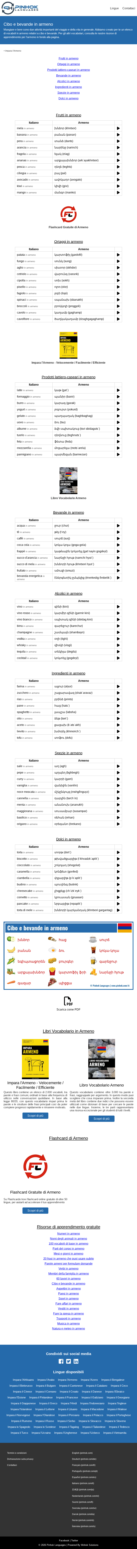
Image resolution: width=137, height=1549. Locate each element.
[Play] (118, 128)
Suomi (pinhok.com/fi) (82, 1502)
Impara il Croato (69, 1391)
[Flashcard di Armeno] (35, 1185)
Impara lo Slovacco (90, 1420)
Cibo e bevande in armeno (68, 1283)
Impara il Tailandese (93, 1426)
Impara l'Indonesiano (92, 1403)
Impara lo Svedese (45, 1426)
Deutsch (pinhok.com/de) (84, 1459)
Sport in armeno (69, 1298)
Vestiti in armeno (68, 1308)
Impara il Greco (48, 1403)
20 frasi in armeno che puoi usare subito (68, 1258)
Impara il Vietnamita (114, 1432)
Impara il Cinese (22, 1391)
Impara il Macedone (92, 1409)
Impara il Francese (67, 1397)
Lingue (114, 8)
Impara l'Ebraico (114, 1391)
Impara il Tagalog (69, 1426)
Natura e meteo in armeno (68, 1328)
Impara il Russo (44, 1420)
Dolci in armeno (68, 98)
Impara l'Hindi (69, 1403)
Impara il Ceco (119, 1385)
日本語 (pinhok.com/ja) (83, 1489)
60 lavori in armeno (68, 1278)
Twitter (74, 1540)
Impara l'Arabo (45, 1379)
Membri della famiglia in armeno (68, 1273)
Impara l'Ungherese (65, 1432)
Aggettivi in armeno (68, 1288)
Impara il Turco (19, 1432)
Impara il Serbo (66, 1420)
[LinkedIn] (76, 1362)
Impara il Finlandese (41, 1397)
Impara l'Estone (16, 1397)
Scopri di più (35, 1115)
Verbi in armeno (68, 1268)
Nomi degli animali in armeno (68, 1238)
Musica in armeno (68, 1323)
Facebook (64, 1540)
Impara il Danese (92, 1391)
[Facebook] (61, 1362)
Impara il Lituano (67, 1409)
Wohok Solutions (89, 1545)
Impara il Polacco (93, 1415)
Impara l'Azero (89, 1379)
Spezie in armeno (68, 92)
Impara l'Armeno (13, 51)
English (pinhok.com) (82, 1453)
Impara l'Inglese (117, 1403)
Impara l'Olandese (44, 1415)
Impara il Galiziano (92, 1397)
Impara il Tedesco (119, 1426)
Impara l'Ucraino (41, 1432)
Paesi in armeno (68, 1293)
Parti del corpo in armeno (68, 1248)
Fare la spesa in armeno (68, 1313)
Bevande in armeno (68, 75)
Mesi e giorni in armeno (68, 1253)
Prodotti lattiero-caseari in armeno (68, 69)
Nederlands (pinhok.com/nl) (85, 1496)
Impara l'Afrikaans (23, 1379)
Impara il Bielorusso (20, 1385)
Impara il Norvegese (18, 1415)
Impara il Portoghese (119, 1415)
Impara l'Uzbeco (90, 1432)
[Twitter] (68, 1362)
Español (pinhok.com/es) (84, 1477)
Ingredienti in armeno (68, 87)
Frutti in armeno (68, 58)
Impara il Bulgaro (46, 1385)
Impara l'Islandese (21, 1409)
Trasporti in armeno (68, 1318)
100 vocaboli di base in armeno (68, 1243)
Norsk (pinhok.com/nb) (83, 1520)
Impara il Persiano (68, 1415)
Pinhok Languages (56, 1545)
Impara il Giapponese (23, 1403)
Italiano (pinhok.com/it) (83, 1483)
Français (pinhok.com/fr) (83, 1465)
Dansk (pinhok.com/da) (83, 1514)
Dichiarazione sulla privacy (20, 1459)
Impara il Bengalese (112, 1379)
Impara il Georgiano (118, 1397)
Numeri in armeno (68, 1233)
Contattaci (128, 8)
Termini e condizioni (17, 1453)
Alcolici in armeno (68, 81)
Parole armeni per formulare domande (69, 1263)
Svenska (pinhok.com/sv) (84, 1508)
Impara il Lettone (45, 1409)
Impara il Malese (117, 1409)
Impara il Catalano (96, 1385)
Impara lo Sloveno (115, 1420)
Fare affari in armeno (68, 1303)
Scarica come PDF (68, 1009)
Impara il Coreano (45, 1391)
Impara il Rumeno (21, 1420)
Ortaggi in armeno (68, 64)
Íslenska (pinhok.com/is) (83, 1526)
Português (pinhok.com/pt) (85, 1471)
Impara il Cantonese (71, 1385)
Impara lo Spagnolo (19, 1426)
